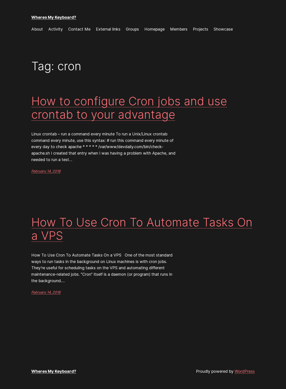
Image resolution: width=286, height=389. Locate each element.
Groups (132, 29)
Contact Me (79, 29)
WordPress (245, 371)
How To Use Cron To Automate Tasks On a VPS (141, 229)
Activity (55, 29)
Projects (200, 29)
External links (108, 29)
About (37, 29)
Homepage (154, 29)
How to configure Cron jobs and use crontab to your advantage (129, 108)
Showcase (223, 29)
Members (178, 29)
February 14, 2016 (46, 171)
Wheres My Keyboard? (53, 17)
